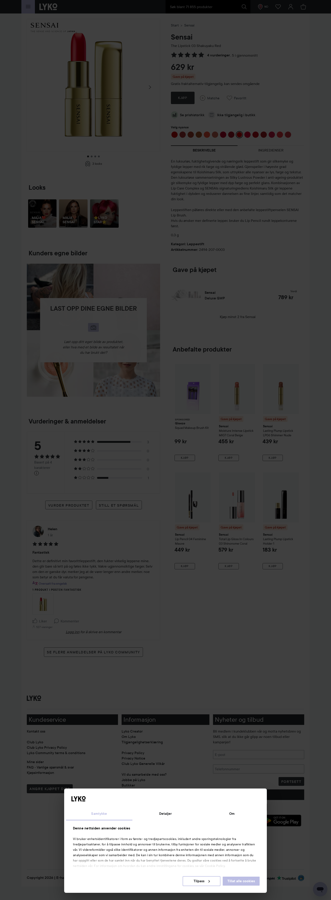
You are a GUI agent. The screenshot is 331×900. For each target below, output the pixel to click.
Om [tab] (232, 814)
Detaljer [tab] (165, 814)
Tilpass (199, 881)
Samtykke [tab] (99, 814)
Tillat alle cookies (241, 881)
